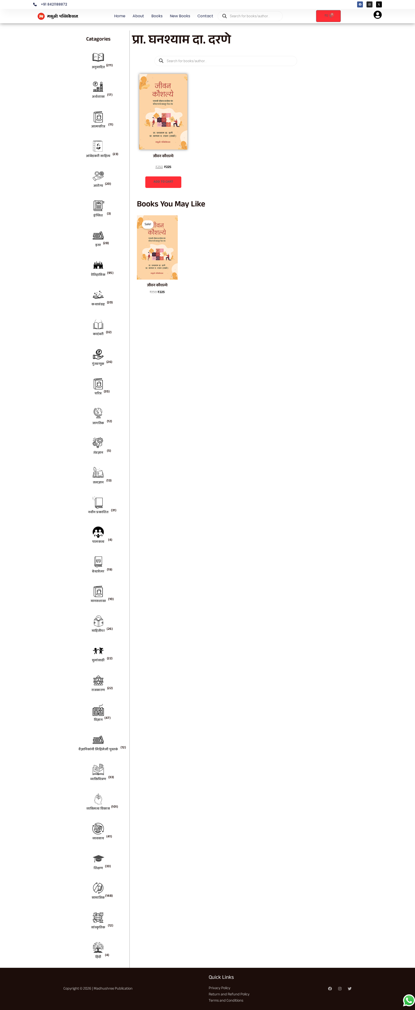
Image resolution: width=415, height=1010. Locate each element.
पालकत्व (98, 542)
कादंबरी (98, 334)
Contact (205, 16)
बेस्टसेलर (98, 572)
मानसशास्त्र (98, 601)
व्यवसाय (98, 839)
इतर (98, 245)
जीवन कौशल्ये (163, 156)
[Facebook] (330, 989)
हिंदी (98, 957)
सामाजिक (98, 898)
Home (119, 16)
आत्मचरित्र (98, 127)
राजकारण (98, 690)
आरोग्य (98, 186)
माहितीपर (98, 631)
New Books (180, 16)
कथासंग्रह (98, 305)
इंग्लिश (98, 216)
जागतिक (98, 424)
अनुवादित (98, 68)
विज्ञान (98, 720)
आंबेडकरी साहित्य (98, 156)
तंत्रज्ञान (98, 453)
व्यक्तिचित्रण (98, 779)
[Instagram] (340, 989)
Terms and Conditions (226, 1001)
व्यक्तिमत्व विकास (98, 809)
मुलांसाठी (98, 661)
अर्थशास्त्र (98, 97)
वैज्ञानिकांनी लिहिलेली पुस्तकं (98, 750)
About (138, 16)
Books (157, 16)
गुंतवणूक (98, 364)
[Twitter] (350, 989)
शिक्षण (98, 869)
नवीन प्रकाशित (98, 513)
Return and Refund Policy (229, 995)
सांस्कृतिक (98, 928)
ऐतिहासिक (98, 275)
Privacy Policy (219, 988)
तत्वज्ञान (98, 483)
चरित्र (98, 394)
